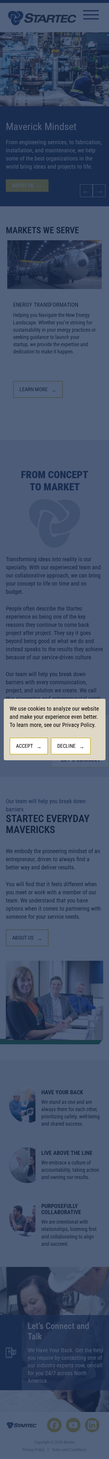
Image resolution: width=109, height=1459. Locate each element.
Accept (24, 746)
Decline (66, 746)
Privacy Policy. (79, 724)
